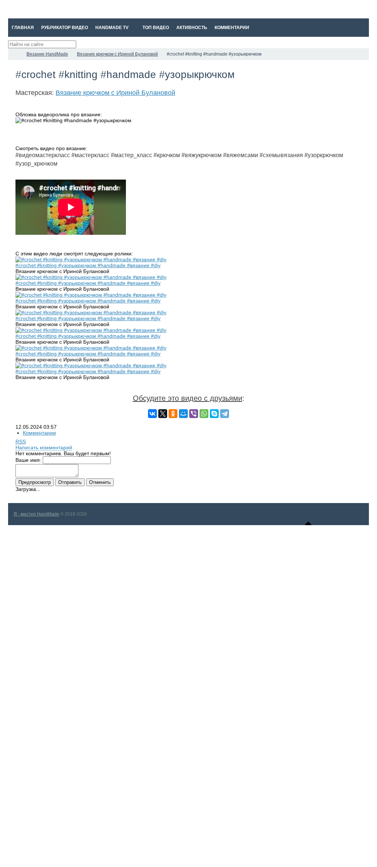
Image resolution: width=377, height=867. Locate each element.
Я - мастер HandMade (36, 514)
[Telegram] (224, 413)
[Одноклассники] (173, 413)
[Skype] (214, 413)
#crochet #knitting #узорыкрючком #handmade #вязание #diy (88, 265)
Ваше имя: (28, 460)
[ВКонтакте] (152, 413)
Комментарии (39, 433)
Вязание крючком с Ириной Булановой (115, 92)
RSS (20, 442)
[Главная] (15, 54)
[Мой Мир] (183, 413)
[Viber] (193, 413)
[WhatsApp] (204, 413)
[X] (162, 413)
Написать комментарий (43, 447)
